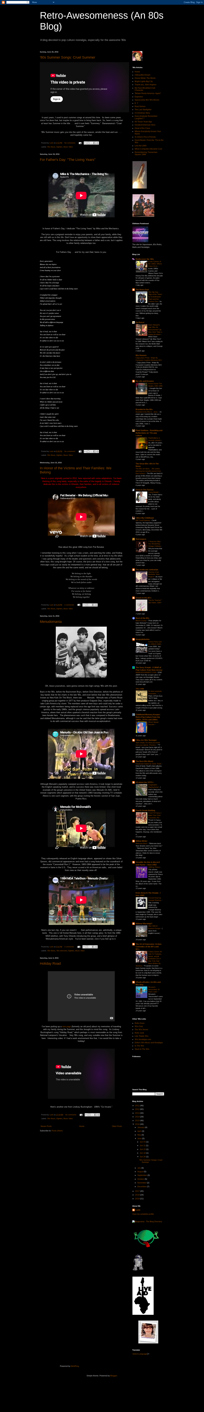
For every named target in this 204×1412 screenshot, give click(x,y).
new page (66, 1026)
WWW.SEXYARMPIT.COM (146, 672)
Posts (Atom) (57, 1131)
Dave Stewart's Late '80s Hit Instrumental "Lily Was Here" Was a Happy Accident (155, 329)
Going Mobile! (153, 492)
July (139, 1168)
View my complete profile (143, 1214)
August (140, 1172)
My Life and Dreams (145, 381)
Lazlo (137, 1210)
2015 (137, 1120)
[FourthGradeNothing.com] (148, 1343)
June (139, 1138)
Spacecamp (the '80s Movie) (147, 100)
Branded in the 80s (144, 409)
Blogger (113, 1376)
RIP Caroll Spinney (143, 520)
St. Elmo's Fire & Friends (145, 137)
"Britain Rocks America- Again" (148, 93)
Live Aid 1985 (140, 146)
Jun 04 (143, 1142)
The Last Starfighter (143, 109)
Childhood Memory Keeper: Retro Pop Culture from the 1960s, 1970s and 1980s (148, 717)
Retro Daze (140, 1023)
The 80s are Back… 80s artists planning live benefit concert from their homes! (148, 471)
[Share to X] (91, 143)
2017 (137, 1191)
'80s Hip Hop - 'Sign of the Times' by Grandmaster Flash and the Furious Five (155, 296)
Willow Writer (141, 841)
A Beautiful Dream (142, 75)
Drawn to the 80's (143, 598)
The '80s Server (141, 1029)
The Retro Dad (142, 290)
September (142, 1175)
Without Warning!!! (144, 924)
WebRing (75, 1366)
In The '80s (139, 1046)
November (142, 1183)
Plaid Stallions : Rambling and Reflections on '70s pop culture (149, 433)
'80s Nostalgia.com (143, 1039)
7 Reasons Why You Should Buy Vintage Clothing (154, 544)
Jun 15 (143, 1149)
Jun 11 (143, 1145)
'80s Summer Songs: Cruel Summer (67, 57)
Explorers (139, 97)
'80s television (61, 951)
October (141, 1179)
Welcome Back (142, 843)
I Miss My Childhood (145, 518)
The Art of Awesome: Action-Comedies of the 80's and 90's (149, 946)
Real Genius (140, 106)
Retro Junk (139, 1033)
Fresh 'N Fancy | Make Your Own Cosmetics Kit (154, 815)
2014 (137, 1117)
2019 (137, 1199)
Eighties (59, 147)
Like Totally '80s (141, 1036)
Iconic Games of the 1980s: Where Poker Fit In (155, 264)
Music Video (68, 147)
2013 (137, 1113)
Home (81, 1126)
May (139, 1135)
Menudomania (51, 622)
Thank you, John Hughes (145, 85)
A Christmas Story (142, 113)
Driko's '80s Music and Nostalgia (149, 1043)
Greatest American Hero (145, 125)
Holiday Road (50, 963)
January (141, 1127)
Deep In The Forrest (144, 490)
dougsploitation (142, 639)
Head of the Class (142, 128)
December (142, 1186)
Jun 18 (143, 1153)
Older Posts (117, 1126)
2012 (137, 1109)
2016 (137, 1124)
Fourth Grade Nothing (145, 810)
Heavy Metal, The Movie (145, 78)
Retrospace (141, 539)
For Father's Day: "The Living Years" (67, 160)
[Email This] (85, 143)
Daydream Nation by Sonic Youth (149, 764)
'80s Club (139, 1026)
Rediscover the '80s (145, 259)
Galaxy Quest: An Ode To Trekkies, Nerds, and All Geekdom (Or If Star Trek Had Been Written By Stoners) (149, 959)
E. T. (136, 103)
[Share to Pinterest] (97, 143)
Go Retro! (140, 322)
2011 (137, 1105)
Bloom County (141, 621)
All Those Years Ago (143, 122)
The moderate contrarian (147, 570)
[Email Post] (80, 143)
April (139, 1131)
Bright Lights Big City (144, 81)
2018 (137, 1195)
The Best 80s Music (144, 761)
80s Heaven (141, 355)
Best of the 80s (142, 618)
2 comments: (69, 605)
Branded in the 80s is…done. (147, 412)
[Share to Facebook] (94, 143)
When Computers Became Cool (148, 149)
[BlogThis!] (88, 143)
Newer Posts (46, 1126)
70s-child (140, 689)
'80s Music (51, 147)
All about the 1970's (144, 782)
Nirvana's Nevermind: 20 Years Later (154, 989)
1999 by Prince (154, 867)
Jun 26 (143, 1157)
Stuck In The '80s (142, 1049)
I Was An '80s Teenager (146, 740)
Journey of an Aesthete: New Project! (154, 574)
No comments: (70, 143)
